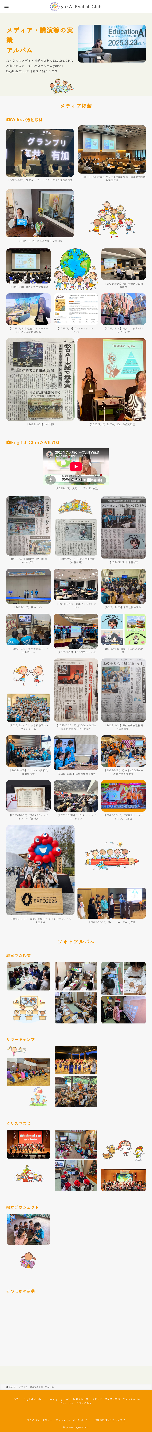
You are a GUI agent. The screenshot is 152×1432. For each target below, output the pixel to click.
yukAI (65, 1399)
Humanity (50, 1399)
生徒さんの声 (80, 1399)
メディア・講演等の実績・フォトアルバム (116, 1399)
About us (66, 1403)
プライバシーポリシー (39, 1420)
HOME (15, 1399)
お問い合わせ (84, 1403)
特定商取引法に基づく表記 (110, 1420)
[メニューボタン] (6, 6)
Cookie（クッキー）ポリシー (73, 1420)
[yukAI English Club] (76, 6)
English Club (32, 1399)
